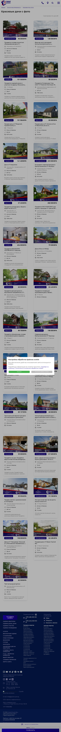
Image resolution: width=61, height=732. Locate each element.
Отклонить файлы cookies (42, 371)
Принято (19, 371)
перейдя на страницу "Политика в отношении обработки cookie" (28, 367)
